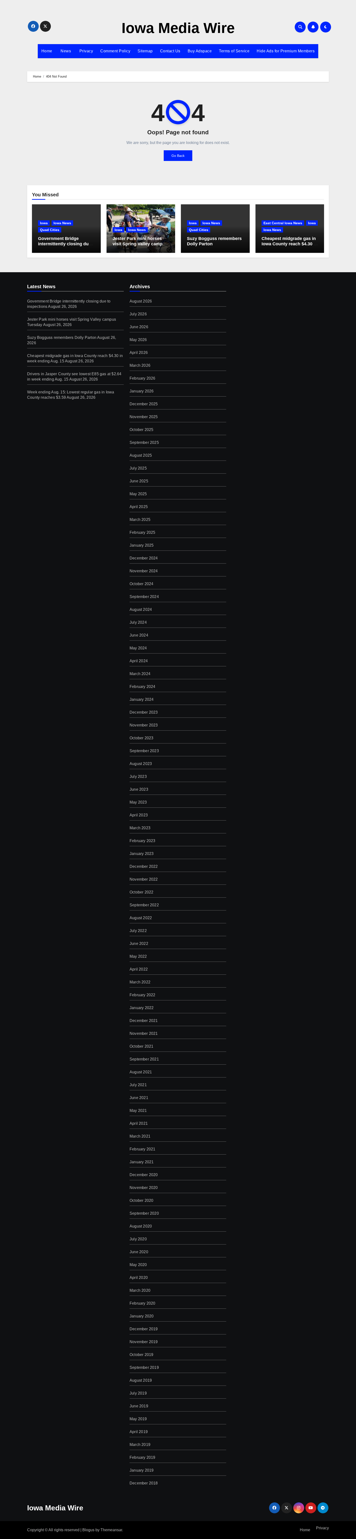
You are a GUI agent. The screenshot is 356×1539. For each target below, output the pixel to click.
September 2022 (144, 905)
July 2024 (138, 622)
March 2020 (140, 1290)
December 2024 (144, 558)
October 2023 (141, 738)
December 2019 (144, 1329)
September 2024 (144, 597)
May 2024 (138, 648)
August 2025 (141, 455)
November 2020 (144, 1188)
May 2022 (138, 956)
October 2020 (141, 1200)
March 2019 (140, 1445)
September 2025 (144, 442)
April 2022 (139, 969)
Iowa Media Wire (178, 28)
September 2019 (144, 1367)
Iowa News (62, 223)
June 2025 (139, 481)
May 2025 (138, 494)
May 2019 (138, 1419)
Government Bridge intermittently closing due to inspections (64, 243)
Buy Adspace (200, 51)
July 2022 (138, 931)
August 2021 (141, 1072)
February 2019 (142, 1457)
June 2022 (139, 943)
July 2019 (138, 1393)
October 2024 (141, 584)
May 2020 (138, 1265)
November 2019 (144, 1342)
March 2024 (140, 674)
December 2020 (144, 1175)
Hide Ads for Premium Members (286, 51)
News (65, 51)
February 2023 (142, 841)
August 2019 (141, 1380)
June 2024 (139, 635)
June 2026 (139, 327)
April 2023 (139, 815)
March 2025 (140, 520)
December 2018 (144, 1483)
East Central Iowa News (282, 223)
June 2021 (139, 1098)
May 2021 (138, 1110)
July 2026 (138, 314)
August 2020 (141, 1226)
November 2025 (144, 417)
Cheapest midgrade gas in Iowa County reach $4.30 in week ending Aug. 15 (289, 243)
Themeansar (111, 1530)
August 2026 (141, 301)
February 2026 (142, 378)
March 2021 (140, 1136)
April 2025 (139, 507)
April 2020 (139, 1278)
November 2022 (144, 879)
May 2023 (138, 802)
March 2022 (140, 982)
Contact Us (170, 51)
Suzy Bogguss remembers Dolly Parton (61, 337)
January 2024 (142, 699)
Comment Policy (115, 51)
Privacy (85, 51)
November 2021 (144, 1033)
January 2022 (142, 1008)
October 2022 (141, 892)
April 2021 (139, 1123)
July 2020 (138, 1239)
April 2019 (139, 1432)
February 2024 (142, 687)
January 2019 (142, 1470)
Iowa (44, 223)
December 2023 (144, 712)
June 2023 (139, 789)
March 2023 (140, 828)
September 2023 (144, 751)
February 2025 (142, 532)
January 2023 (142, 854)
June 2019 (139, 1406)
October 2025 (141, 430)
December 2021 (144, 1021)
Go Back (178, 156)
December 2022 (144, 866)
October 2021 (141, 1046)
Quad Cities (49, 230)
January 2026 (142, 391)
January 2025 (142, 545)
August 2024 (141, 609)
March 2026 (140, 365)
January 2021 (142, 1162)
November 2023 (144, 725)
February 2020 (142, 1303)
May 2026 (138, 340)
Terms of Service (234, 51)
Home (46, 51)
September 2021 (144, 1059)
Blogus (88, 1530)
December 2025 (144, 404)
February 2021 (142, 1149)
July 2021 (138, 1085)
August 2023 (141, 764)
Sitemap (145, 51)
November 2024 (144, 571)
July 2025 (138, 468)
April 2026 (139, 353)
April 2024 (139, 661)
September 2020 (144, 1213)
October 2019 (141, 1355)
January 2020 (142, 1316)
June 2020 (139, 1252)
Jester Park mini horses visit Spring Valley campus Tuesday (140, 243)
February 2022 (142, 995)
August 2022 (141, 918)
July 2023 (138, 776)
